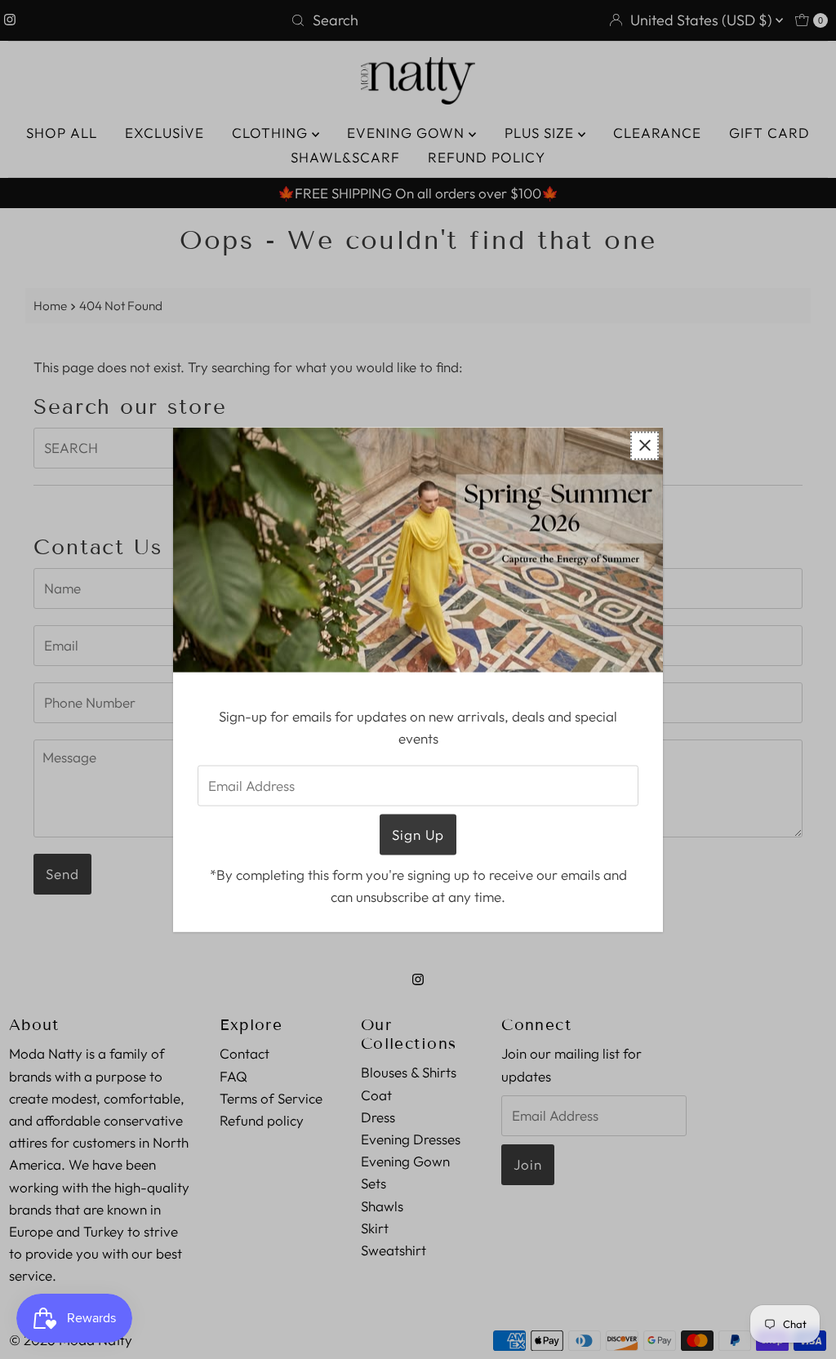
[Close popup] (644, 445)
